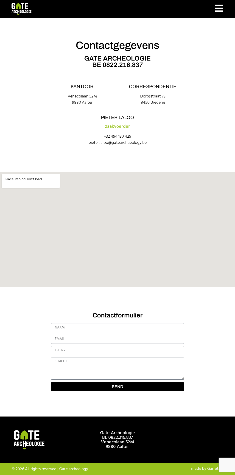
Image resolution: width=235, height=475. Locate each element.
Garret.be (215, 468)
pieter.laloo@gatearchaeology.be (118, 142)
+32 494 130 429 (117, 136)
